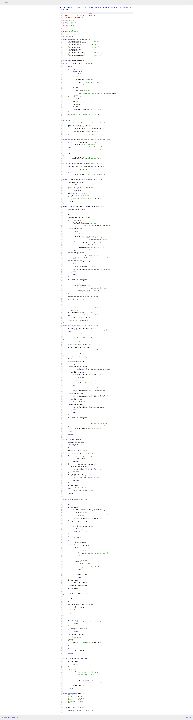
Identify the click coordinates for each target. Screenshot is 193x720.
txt (187, 717)
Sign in (189, 2)
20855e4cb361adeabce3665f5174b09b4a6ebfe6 (106, 7)
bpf (130, 7)
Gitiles (9, 717)
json (190, 717)
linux (61, 7)
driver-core (86, 7)
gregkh (79, 7)
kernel (70, 7)
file (90, 13)
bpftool (62, 9)
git (74, 7)
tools (126, 7)
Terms (17, 717)
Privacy (13, 717)
